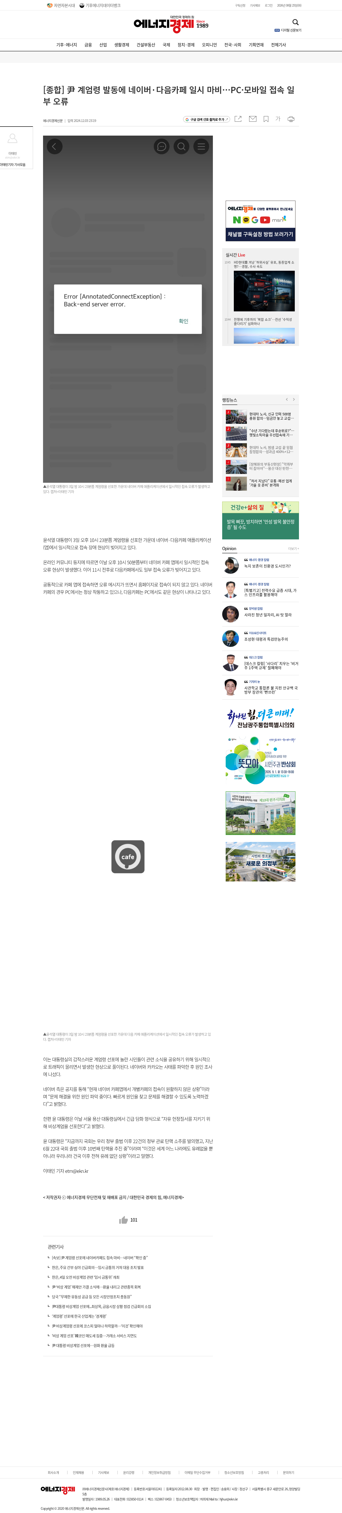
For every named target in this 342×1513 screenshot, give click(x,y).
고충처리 (263, 1472)
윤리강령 (128, 1472)
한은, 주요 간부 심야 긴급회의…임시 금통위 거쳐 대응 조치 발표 (98, 1267)
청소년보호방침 (234, 1472)
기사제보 (255, 5)
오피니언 (209, 45)
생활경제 (121, 45)
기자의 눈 (254, 682)
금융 (88, 45)
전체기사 (278, 45)
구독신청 (240, 5)
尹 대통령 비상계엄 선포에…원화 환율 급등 (83, 1345)
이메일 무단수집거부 (197, 1472)
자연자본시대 (64, 5)
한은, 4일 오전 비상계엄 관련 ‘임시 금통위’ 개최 (85, 1277)
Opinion (229, 548)
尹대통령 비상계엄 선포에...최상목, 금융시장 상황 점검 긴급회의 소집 (101, 1306)
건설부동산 (146, 45)
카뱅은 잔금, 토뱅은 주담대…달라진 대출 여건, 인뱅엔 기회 (264, 327)
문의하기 (288, 1472)
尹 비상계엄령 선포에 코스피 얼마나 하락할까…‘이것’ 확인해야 (97, 1326)
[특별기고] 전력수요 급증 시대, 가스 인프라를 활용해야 (270, 592)
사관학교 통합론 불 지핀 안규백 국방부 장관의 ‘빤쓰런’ (271, 690)
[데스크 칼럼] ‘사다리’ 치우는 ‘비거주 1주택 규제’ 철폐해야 (271, 665)
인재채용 (78, 1472)
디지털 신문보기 (291, 30)
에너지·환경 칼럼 (259, 560)
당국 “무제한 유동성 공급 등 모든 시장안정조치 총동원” (92, 1296)
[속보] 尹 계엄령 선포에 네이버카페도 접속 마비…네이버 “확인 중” (100, 1257)
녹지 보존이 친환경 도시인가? (267, 566)
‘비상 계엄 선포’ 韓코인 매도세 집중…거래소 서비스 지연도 (94, 1335)
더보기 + (293, 548)
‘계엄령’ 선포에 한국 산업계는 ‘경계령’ (79, 1316)
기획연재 (256, 45)
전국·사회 (232, 45)
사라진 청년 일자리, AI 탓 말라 (268, 615)
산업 (103, 45)
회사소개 (53, 1472)
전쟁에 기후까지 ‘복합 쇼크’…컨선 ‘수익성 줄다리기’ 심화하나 (263, 270)
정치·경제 (186, 45)
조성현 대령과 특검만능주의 (266, 639)
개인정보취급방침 (159, 1472)
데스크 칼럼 (255, 657)
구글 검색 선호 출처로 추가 (207, 119)
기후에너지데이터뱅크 (103, 5)
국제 (166, 45)
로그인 (268, 5)
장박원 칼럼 (255, 609)
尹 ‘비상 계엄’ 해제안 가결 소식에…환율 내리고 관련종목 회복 (96, 1287)
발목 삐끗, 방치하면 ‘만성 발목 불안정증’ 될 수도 (260, 524)
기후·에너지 (66, 45)
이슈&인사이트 (257, 633)
